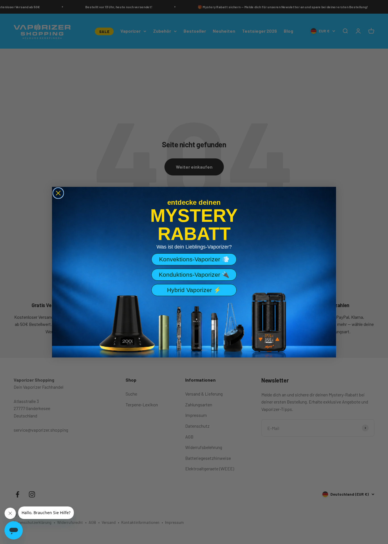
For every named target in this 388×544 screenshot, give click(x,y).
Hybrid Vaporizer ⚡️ (194, 290)
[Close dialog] (58, 193)
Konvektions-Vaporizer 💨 (194, 259)
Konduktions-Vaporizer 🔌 (194, 274)
